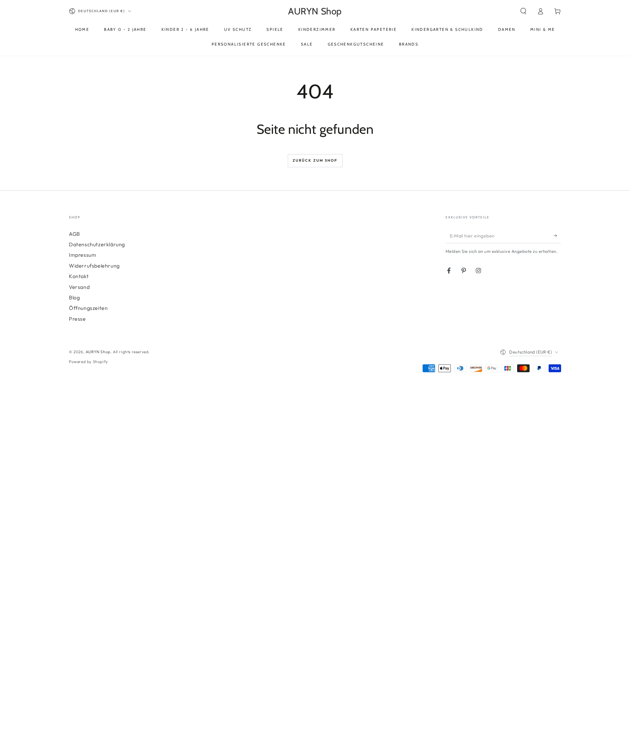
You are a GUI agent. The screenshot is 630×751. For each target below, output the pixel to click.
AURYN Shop (98, 351)
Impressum (82, 255)
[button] (523, 11)
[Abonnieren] (557, 236)
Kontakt (79, 276)
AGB (74, 234)
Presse (77, 318)
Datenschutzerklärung (97, 244)
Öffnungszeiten (88, 308)
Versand (79, 287)
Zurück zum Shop (315, 160)
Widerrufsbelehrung (94, 265)
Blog (74, 297)
